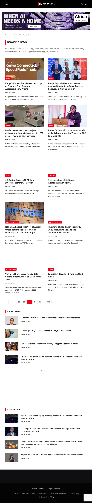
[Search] (85, 4)
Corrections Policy (47, 497)
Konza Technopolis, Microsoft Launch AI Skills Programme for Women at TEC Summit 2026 (67, 133)
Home (17, 494)
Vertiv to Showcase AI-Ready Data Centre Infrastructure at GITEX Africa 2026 (23, 277)
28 (19, 302)
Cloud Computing (12, 222)
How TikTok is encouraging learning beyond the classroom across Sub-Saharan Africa (51, 357)
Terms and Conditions (58, 494)
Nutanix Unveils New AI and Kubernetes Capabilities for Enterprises (50, 317)
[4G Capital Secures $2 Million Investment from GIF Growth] (24, 166)
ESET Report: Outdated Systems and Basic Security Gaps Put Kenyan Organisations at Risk (50, 429)
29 (24, 302)
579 (48, 302)
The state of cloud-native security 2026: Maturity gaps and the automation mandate (64, 229)
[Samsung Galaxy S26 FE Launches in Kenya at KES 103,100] (11, 333)
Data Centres (11, 269)
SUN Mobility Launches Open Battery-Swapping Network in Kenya (49, 343)
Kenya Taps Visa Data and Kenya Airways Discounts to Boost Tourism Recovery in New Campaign (65, 86)
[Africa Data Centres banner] (46, 21)
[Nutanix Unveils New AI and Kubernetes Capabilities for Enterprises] (11, 320)
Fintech (52, 175)
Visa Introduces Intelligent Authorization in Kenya (61, 181)
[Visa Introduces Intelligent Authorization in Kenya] (67, 166)
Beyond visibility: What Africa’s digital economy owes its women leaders (52, 454)
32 (40, 302)
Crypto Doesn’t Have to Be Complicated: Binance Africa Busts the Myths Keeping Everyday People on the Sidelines (52, 442)
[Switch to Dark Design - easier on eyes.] (81, 4)
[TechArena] (46, 4)
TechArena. (42, 489)
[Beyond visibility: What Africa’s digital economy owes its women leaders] (11, 457)
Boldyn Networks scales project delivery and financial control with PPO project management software (24, 133)
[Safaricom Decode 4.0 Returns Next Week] (67, 260)
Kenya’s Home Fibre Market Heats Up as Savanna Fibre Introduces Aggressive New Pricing (23, 86)
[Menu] (7, 4)
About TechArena (28, 494)
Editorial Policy (74, 494)
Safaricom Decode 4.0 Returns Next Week (65, 275)
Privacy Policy (42, 494)
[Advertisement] (46, 387)
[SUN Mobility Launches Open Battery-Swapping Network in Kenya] (11, 346)
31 (34, 302)
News (8, 78)
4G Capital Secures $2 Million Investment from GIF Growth (19, 181)
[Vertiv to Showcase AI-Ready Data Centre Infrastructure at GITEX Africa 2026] (24, 260)
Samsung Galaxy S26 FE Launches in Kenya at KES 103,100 (46, 330)
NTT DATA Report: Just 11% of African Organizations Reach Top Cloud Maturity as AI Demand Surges (23, 229)
